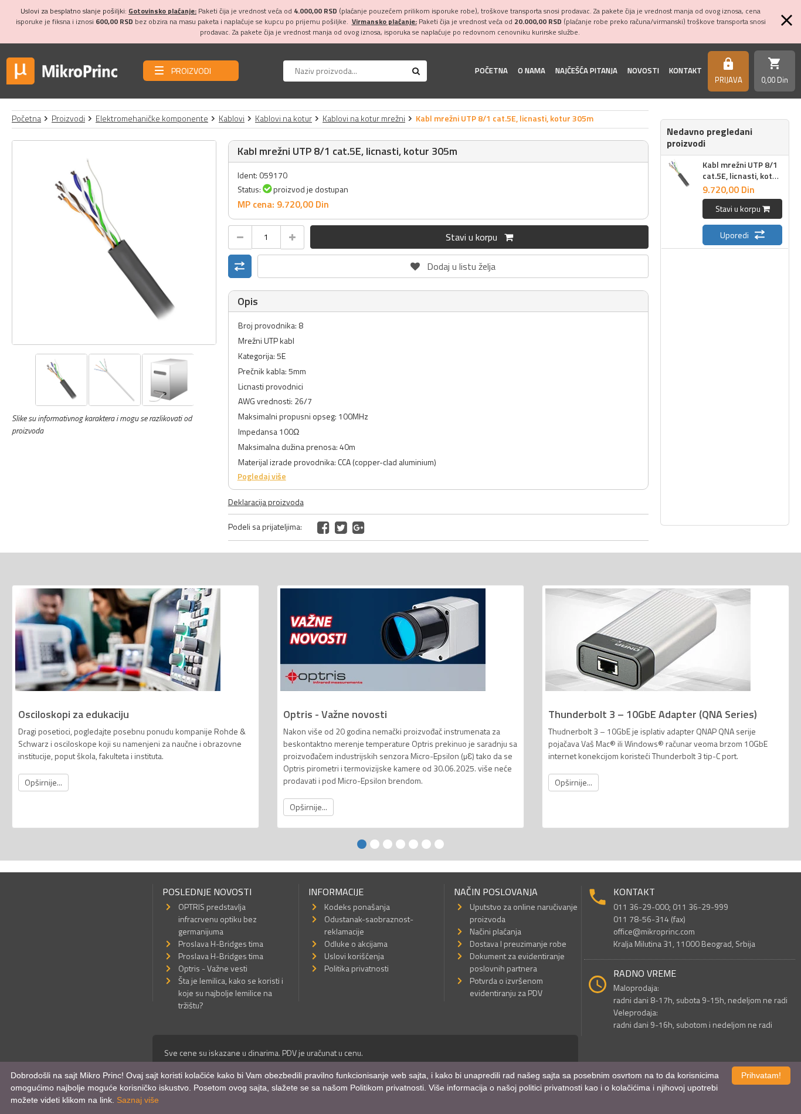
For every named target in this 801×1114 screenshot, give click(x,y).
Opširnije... (43, 782)
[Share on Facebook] (323, 527)
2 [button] (374, 844)
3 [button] (387, 844)
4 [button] (400, 844)
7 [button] (439, 844)
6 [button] (426, 844)
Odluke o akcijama (356, 943)
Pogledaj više (261, 476)
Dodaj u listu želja (452, 264)
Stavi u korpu (475, 237)
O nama (531, 70)
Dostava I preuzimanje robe (518, 943)
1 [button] (361, 844)
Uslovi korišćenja (354, 956)
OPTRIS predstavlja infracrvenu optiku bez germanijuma (217, 918)
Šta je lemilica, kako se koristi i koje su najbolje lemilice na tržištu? (230, 992)
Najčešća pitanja (586, 70)
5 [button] (413, 844)
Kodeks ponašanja (357, 906)
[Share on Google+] (358, 527)
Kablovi (232, 118)
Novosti (643, 70)
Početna (491, 70)
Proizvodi (68, 118)
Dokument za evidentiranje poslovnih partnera (517, 962)
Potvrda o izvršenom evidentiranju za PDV (506, 986)
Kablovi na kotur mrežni (364, 118)
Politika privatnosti (356, 968)
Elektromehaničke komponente (152, 118)
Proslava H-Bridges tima (220, 943)
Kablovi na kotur (283, 118)
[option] (114, 242)
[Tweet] (341, 527)
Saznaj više (138, 1100)
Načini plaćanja (495, 931)
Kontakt (685, 70)
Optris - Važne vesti (212, 968)
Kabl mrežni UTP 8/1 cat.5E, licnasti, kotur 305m (741, 175)
